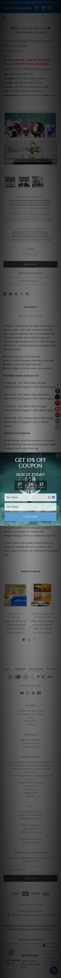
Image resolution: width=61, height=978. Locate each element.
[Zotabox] (59, 523)
